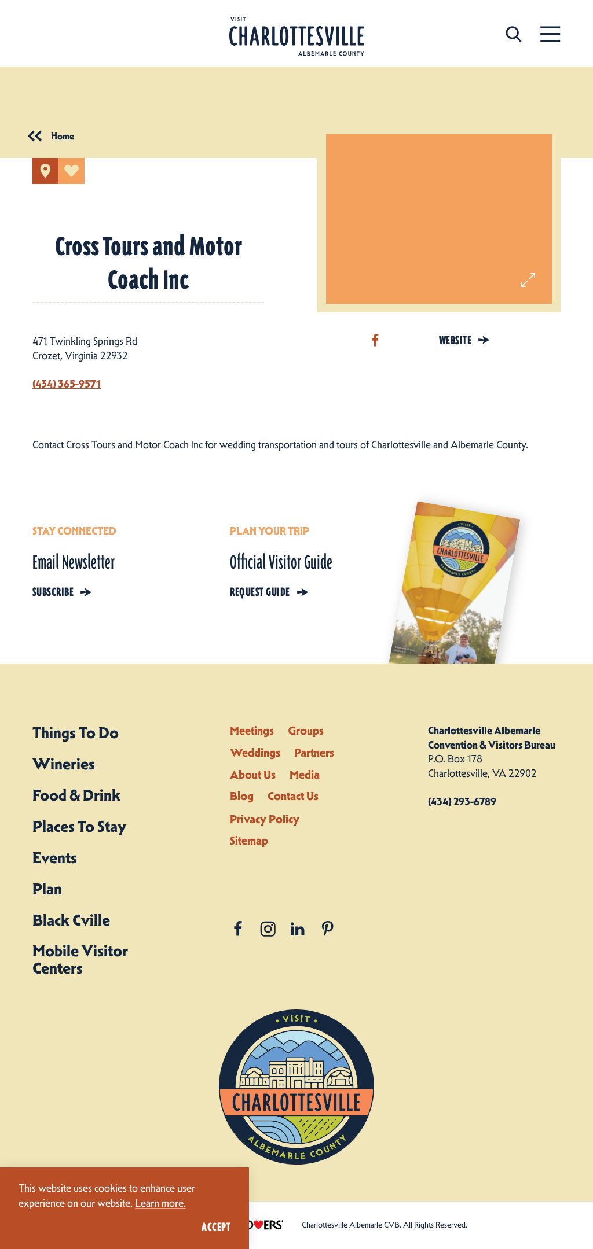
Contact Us (293, 796)
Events (54, 857)
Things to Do (75, 732)
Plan (47, 888)
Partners (314, 753)
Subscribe (53, 592)
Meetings (252, 731)
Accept (216, 1227)
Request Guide (260, 592)
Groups (306, 731)
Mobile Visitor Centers (80, 959)
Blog (242, 796)
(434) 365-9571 (66, 384)
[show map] (45, 171)
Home (62, 136)
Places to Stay (79, 826)
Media (305, 775)
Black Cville (71, 920)
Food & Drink (76, 795)
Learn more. (160, 1203)
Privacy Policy (264, 819)
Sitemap (249, 841)
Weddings (255, 753)
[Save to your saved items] (71, 171)
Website (455, 340)
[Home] (296, 36)
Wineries (63, 763)
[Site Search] (514, 33)
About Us (253, 775)
